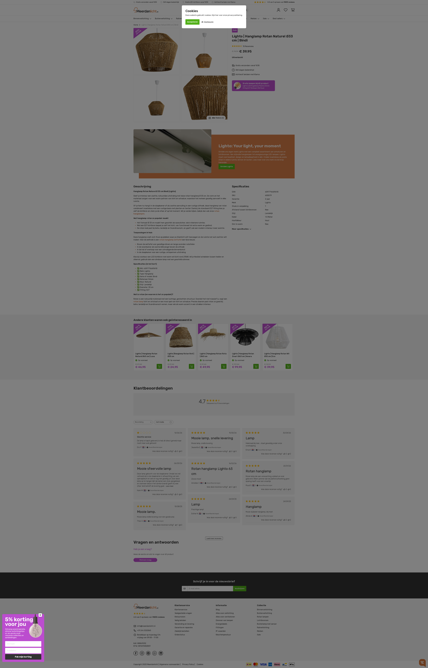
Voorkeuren (208, 22)
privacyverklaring (235, 15)
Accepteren (192, 22)
